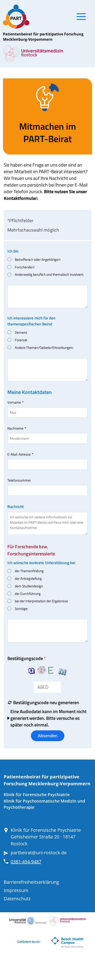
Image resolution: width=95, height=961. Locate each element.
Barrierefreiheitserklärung (31, 882)
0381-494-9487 (26, 861)
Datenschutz (17, 898)
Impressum (16, 890)
